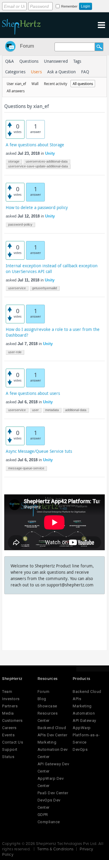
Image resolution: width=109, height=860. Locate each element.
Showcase (47, 706)
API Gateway (84, 720)
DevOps (80, 749)
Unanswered (56, 61)
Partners (10, 706)
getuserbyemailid (44, 288)
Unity (50, 153)
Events (8, 735)
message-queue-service (26, 468)
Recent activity (55, 83)
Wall (34, 83)
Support (10, 749)
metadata (52, 410)
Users (36, 72)
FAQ (85, 72)
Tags (77, 61)
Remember (69, 6)
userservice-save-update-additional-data (38, 166)
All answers (16, 90)
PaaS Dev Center (53, 793)
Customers (12, 720)
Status (8, 756)
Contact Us (12, 742)
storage (13, 161)
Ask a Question (61, 72)
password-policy (20, 224)
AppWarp (82, 727)
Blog (42, 699)
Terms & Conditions (55, 849)
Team (7, 691)
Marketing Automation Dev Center (53, 749)
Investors (11, 699)
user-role (14, 352)
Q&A (9, 61)
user (35, 410)
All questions (83, 83)
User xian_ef (16, 83)
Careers (9, 727)
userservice (17, 288)
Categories (15, 72)
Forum (27, 46)
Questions (28, 61)
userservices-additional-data (47, 161)
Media (8, 713)
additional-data (75, 410)
